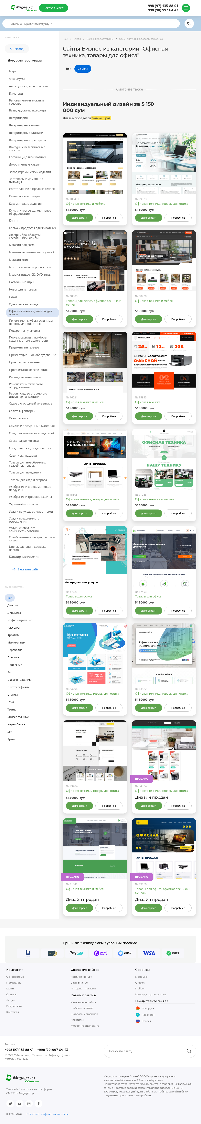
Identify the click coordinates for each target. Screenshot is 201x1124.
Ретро (11, 672)
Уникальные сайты (83, 1002)
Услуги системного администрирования (24, 529)
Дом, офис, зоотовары (25, 60)
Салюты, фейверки (22, 411)
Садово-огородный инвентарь (30, 403)
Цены (10, 988)
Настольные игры (21, 282)
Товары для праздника (25, 472)
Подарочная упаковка (24, 330)
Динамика (14, 612)
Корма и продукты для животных (32, 228)
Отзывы (11, 994)
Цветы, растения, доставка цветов (27, 548)
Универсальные (18, 717)
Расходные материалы (25, 377)
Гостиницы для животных (27, 157)
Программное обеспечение (28, 370)
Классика (13, 627)
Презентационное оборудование (32, 355)
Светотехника (18, 418)
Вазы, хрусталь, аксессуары (28, 110)
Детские (12, 605)
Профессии (14, 665)
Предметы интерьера (24, 347)
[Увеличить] (119, 177)
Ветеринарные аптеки (24, 125)
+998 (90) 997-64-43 (162, 10)
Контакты (12, 1012)
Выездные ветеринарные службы (27, 148)
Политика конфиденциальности (47, 1114)
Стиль (11, 702)
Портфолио (14, 650)
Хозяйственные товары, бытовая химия (32, 538)
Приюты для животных (25, 362)
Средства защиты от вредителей (32, 433)
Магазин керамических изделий (31, 252)
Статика (12, 694)
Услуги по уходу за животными (31, 511)
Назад (19, 49)
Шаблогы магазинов (84, 1013)
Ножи (13, 297)
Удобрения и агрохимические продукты (30, 488)
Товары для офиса (79, 596)
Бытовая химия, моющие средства (26, 101)
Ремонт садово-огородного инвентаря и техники (28, 394)
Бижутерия (16, 93)
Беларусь (148, 1008)
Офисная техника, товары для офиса (30, 312)
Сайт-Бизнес (79, 982)
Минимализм (16, 642)
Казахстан (148, 1014)
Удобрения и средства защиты (30, 497)
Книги (13, 220)
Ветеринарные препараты (27, 140)
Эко (9, 732)
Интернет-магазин (83, 988)
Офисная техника (147, 402)
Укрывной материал (23, 504)
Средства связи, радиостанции (30, 448)
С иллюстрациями (19, 679)
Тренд (11, 709)
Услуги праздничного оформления (24, 519)
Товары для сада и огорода (28, 480)
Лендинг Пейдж (81, 976)
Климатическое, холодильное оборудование (30, 211)
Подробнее (109, 217)
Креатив (13, 635)
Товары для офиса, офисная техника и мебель (93, 303)
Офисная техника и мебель (85, 203)
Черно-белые (16, 724)
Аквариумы (17, 79)
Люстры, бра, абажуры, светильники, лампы (25, 236)
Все (9, 598)
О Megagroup (15, 976)
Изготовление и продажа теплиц (32, 189)
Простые (13, 657)
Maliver (140, 988)
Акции (10, 1000)
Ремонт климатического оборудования (26, 385)
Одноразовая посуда (23, 304)
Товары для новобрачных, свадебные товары (27, 463)
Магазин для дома (22, 245)
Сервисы (142, 970)
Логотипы (77, 1019)
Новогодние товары (23, 289)
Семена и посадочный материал (32, 426)
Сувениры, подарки (23, 455)
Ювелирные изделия (24, 556)
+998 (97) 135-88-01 (162, 6)
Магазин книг (18, 260)
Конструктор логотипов (150, 994)
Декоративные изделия (25, 164)
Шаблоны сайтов (82, 1008)
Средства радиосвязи (24, 441)
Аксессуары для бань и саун (28, 86)
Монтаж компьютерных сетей (30, 267)
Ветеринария (18, 118)
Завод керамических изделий (30, 172)
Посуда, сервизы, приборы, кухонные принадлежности (28, 338)
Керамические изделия (25, 203)
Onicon (140, 982)
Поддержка (14, 1006)
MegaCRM (141, 976)
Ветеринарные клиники (26, 133)
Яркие (11, 739)
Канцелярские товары (24, 196)
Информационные (19, 620)
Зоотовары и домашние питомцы (26, 180)
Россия (146, 1021)
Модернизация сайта (85, 1025)
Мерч (12, 71)
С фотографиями (18, 687)
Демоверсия (79, 217)
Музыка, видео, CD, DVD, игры (30, 274)
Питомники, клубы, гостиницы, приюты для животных (31, 322)
